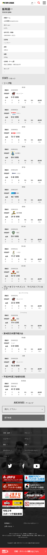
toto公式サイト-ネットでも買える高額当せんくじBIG (12, 503)
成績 (26, 444)
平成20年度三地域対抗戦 (14, 377)
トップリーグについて (31, 450)
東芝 (18, 272)
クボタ (18, 173)
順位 (4, 444)
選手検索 (7, 418)
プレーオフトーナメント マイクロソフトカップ (23, 288)
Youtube (36, 466)
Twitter (10, 466)
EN (35, 3)
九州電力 (17, 153)
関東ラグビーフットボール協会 (34, 478)
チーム (27, 439)
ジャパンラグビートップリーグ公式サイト (8, 3)
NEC (18, 232)
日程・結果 (6, 433)
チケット (27, 433)
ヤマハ (18, 113)
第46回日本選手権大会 (13, 333)
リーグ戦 (7, 83)
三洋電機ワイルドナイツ (11, 21)
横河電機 (19, 213)
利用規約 (7, 523)
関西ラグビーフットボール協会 (12, 486)
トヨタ (18, 252)
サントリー (20, 93)
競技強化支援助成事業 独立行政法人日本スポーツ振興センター (34, 503)
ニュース (6, 439)
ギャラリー (6, 450)
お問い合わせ (8, 526)
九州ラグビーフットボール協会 (34, 486)
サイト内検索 (39, 3)
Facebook (23, 466)
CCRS (18, 133)
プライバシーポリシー (30, 523)
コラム (5, 456)
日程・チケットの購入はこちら (26, 551)
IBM (18, 193)
